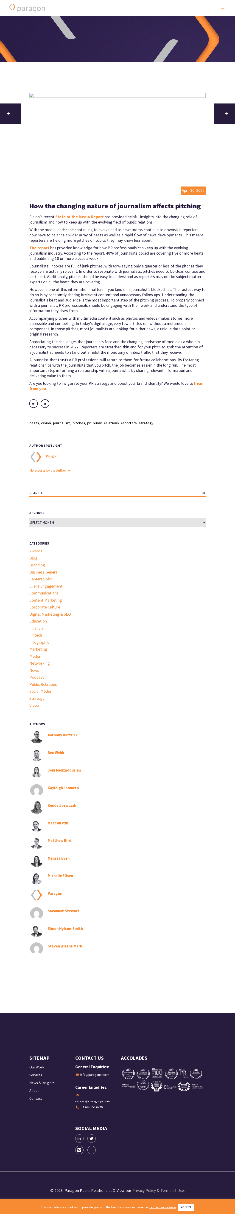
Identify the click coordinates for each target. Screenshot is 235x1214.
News (34, 670)
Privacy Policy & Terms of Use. (158, 1190)
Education (38, 621)
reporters (129, 423)
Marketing (38, 649)
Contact (35, 1098)
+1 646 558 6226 (92, 1107)
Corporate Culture (44, 607)
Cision (46, 423)
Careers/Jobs (40, 579)
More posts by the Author (48, 470)
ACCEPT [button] (186, 1207)
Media (34, 656)
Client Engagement (45, 586)
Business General (44, 572)
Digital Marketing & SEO (50, 614)
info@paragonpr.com (94, 1075)
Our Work (36, 1067)
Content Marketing (45, 600)
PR (89, 423)
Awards (35, 551)
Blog (33, 558)
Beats (34, 423)
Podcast (36, 677)
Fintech (35, 635)
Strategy (146, 423)
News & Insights (42, 1082)
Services (35, 1075)
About (34, 1090)
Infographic (39, 642)
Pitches (79, 423)
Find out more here (162, 1207)
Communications (44, 593)
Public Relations (106, 423)
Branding (37, 565)
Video (34, 705)
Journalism (61, 423)
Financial (36, 628)
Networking (39, 663)
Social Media (40, 691)
